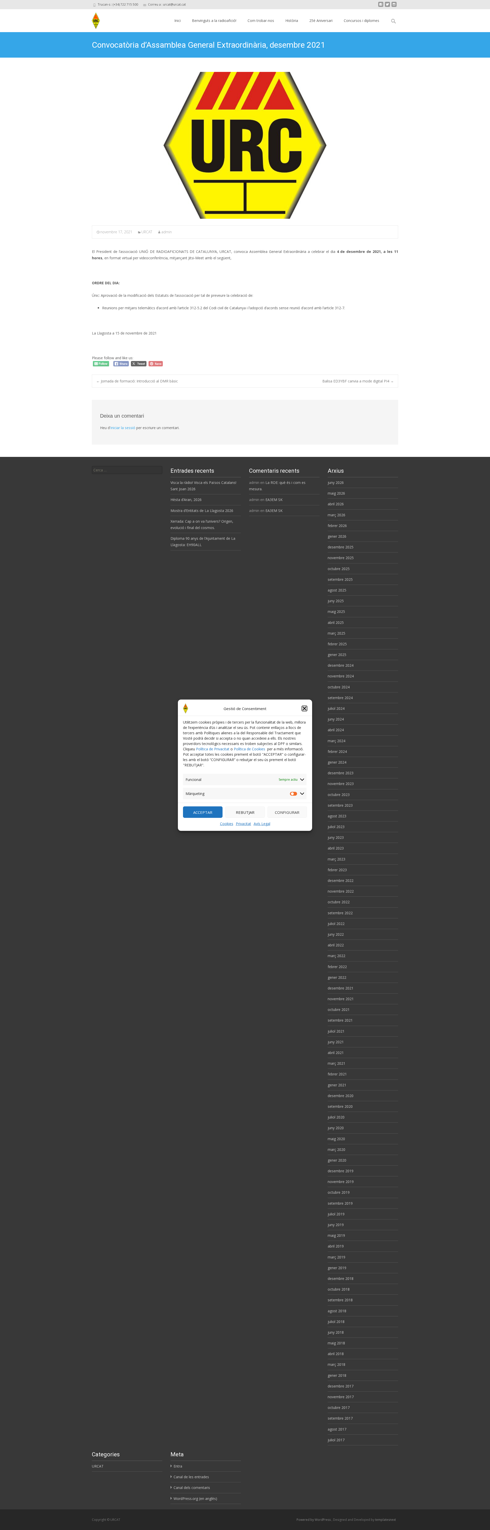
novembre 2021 (341, 998)
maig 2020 (336, 1138)
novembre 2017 (341, 1396)
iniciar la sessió (123, 427)
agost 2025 (337, 590)
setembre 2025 (340, 579)
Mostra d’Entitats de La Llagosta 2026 (201, 510)
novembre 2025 (341, 557)
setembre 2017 (340, 1418)
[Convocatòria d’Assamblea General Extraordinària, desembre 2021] (245, 145)
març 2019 (336, 1257)
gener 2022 (337, 977)
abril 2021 (336, 1052)
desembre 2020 (340, 1095)
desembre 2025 (340, 547)
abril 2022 (336, 945)
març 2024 (336, 740)
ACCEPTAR (202, 812)
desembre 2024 (340, 665)
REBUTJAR (245, 812)
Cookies (226, 823)
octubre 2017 (339, 1407)
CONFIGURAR (287, 812)
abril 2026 (336, 504)
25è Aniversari (321, 20)
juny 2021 (336, 1041)
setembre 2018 (340, 1299)
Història (291, 20)
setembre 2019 (340, 1203)
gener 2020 (337, 1160)
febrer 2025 (337, 643)
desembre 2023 (340, 772)
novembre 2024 (341, 676)
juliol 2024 (336, 708)
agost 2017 (337, 1429)
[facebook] (380, 6)
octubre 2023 (339, 794)
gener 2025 (337, 654)
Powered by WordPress (314, 1520)
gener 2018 (337, 1375)
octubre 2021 (339, 1009)
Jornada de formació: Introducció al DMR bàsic (137, 381)
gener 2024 (337, 762)
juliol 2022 (336, 923)
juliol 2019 (336, 1214)
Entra (178, 1466)
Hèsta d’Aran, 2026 (186, 499)
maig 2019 (336, 1235)
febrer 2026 (337, 525)
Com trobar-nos (261, 20)
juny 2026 (336, 482)
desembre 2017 (340, 1386)
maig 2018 (336, 1343)
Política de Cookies (249, 748)
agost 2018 (337, 1310)
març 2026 (336, 514)
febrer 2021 (337, 1074)
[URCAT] (94, 19)
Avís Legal (262, 823)
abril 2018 (336, 1353)
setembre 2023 (340, 805)
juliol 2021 (336, 1031)
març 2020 (336, 1149)
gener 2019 (337, 1267)
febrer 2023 (337, 869)
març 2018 (336, 1364)
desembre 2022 (340, 880)
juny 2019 (336, 1224)
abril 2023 (336, 848)
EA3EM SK (274, 499)
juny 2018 (336, 1332)
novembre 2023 (341, 783)
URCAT (146, 231)
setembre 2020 (340, 1106)
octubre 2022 (339, 901)
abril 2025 (336, 622)
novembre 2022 (341, 891)
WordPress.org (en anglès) (195, 1498)
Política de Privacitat (212, 748)
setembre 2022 (340, 912)
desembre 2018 (340, 1278)
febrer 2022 (337, 966)
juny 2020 (336, 1127)
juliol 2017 (336, 1439)
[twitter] (387, 6)
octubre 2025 (339, 568)
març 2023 (336, 859)
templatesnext (385, 1520)
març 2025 (336, 633)
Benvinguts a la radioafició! (214, 20)
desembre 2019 (340, 1170)
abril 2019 (336, 1246)
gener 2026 (337, 536)
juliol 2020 (336, 1117)
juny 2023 (336, 837)
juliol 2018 (336, 1321)
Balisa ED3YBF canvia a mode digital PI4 (358, 381)
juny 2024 (336, 719)
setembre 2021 (340, 1020)
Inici (177, 20)
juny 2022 (336, 934)
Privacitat (243, 823)
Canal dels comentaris (192, 1487)
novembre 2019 (341, 1181)
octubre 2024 (339, 687)
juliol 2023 (336, 826)
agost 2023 (337, 816)
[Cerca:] (127, 470)
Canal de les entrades (191, 1476)
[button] (304, 708)
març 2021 (336, 1063)
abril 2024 (336, 729)
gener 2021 (337, 1085)
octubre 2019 (339, 1192)
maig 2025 (336, 611)
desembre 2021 (340, 988)
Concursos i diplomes (361, 20)
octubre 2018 (339, 1289)
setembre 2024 (340, 697)
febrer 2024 (337, 751)
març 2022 (336, 955)
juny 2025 (336, 600)
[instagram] (394, 6)
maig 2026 (336, 493)
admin (166, 231)
